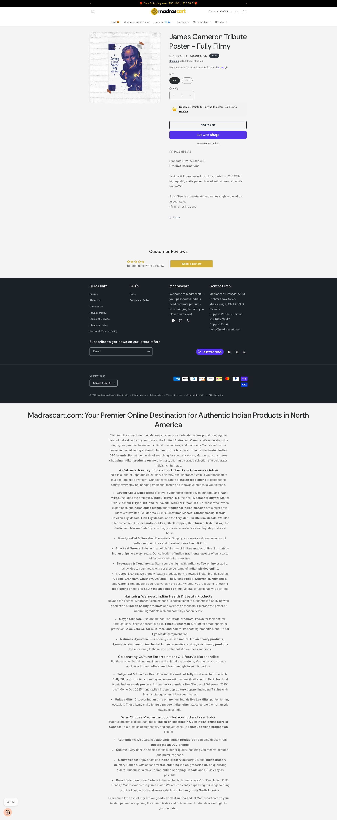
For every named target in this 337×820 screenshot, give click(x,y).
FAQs (133, 294)
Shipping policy (216, 395)
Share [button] (176, 217)
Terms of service (174, 395)
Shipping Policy (99, 325)
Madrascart (103, 395)
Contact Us (96, 306)
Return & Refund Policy (104, 331)
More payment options (208, 143)
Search (94, 294)
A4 (187, 80)
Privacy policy (139, 395)
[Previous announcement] (91, 3)
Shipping (174, 61)
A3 (174, 80)
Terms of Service (100, 318)
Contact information (195, 395)
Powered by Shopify (119, 395)
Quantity (174, 88)
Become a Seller (139, 300)
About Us (95, 300)
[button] (93, 11)
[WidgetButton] (8, 812)
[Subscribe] (149, 351)
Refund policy (156, 395)
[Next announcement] (246, 3)
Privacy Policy (98, 312)
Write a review (191, 263)
